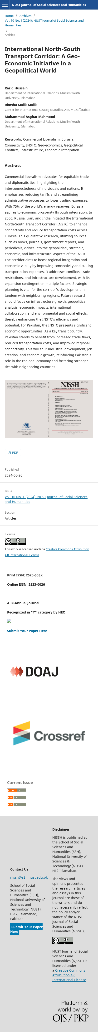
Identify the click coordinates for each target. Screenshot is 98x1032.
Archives (25, 16)
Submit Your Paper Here (27, 630)
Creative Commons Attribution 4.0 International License (69, 975)
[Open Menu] (5, 5)
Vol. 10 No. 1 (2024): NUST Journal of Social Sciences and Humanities (44, 22)
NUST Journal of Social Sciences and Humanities (49, 5)
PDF (14, 452)
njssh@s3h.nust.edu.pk (29, 877)
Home (9, 16)
